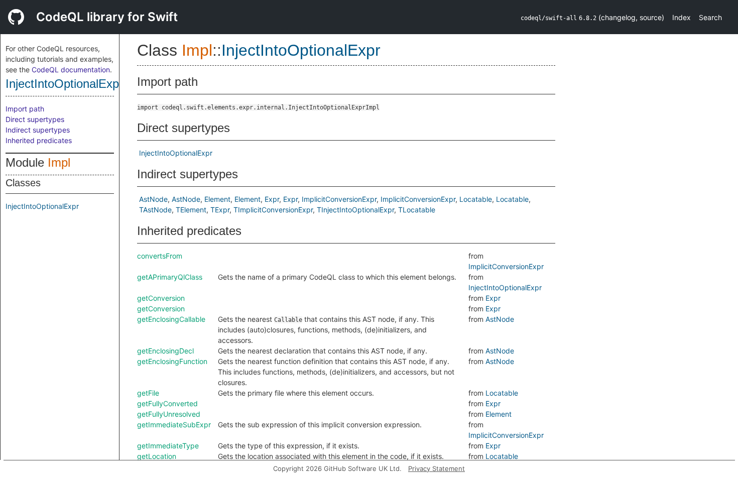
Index (681, 17)
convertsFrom (159, 256)
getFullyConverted (167, 403)
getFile (148, 393)
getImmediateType (168, 445)
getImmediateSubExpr (174, 424)
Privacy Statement (436, 468)
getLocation (156, 456)
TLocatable (416, 209)
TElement (191, 209)
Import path (25, 108)
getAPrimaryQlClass (169, 277)
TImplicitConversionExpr (273, 209)
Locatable (475, 199)
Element (217, 199)
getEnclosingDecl (165, 350)
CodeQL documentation (71, 69)
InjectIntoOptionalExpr (64, 83)
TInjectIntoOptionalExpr (355, 209)
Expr (272, 199)
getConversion (161, 298)
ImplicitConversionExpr (339, 199)
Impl (59, 162)
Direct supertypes (35, 119)
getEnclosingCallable (171, 319)
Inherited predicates (39, 140)
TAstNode (155, 209)
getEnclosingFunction (172, 361)
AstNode (153, 199)
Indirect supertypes (38, 130)
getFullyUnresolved (168, 414)
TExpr (219, 209)
